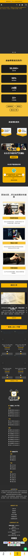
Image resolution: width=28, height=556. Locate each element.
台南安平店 (13, 474)
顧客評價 (19, 106)
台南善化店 (13, 477)
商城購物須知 (14, 516)
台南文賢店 (15, 435)
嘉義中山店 (15, 430)
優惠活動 (14, 512)
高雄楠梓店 (15, 439)
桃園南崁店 (13, 459)
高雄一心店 (15, 445)
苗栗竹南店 (15, 415)
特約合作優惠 (14, 514)
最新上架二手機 (14, 109)
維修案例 (14, 510)
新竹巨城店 (15, 413)
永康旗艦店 (15, 433)
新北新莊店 (13, 458)
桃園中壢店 (15, 410)
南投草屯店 (13, 467)
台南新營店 (15, 437)
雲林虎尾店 (15, 424)
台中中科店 (13, 465)
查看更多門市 (14, 157)
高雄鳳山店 (13, 479)
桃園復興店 (15, 412)
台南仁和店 (13, 475)
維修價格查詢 (10, 106)
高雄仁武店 (13, 481)
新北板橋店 (13, 456)
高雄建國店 (15, 443)
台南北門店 (15, 431)
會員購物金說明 (14, 518)
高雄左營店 (15, 441)
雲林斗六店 (15, 422)
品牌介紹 (14, 508)
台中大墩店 (15, 421)
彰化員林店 (13, 468)
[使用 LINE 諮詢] (25, 549)
